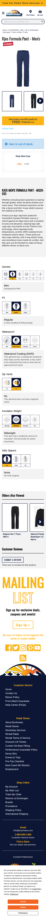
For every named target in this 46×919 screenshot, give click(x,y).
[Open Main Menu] (4, 13)
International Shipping (16, 814)
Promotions (11, 806)
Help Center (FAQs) (15, 705)
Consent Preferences (23, 857)
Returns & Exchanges (16, 798)
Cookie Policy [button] (36, 889)
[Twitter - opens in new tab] (15, 648)
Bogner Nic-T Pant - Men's (12, 535)
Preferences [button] (14, 894)
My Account (11, 786)
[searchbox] (42, 21)
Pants (25, 32)
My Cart (40, 15)
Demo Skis (11, 753)
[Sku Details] (30, 133)
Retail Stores (12, 726)
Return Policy (12, 697)
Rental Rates (12, 734)
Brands (9, 802)
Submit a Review (12, 559)
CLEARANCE (14, 30)
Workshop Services (15, 730)
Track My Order (13, 794)
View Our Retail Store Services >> (22, 3)
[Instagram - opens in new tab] (23, 648)
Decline (23, 907)
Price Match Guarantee (17, 701)
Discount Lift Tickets (15, 741)
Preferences (23, 913)
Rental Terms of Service (17, 738)
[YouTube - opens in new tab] (37, 648)
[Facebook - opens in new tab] (8, 648)
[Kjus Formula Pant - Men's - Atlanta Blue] (11, 101)
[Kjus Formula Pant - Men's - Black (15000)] (33, 101)
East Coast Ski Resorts (17, 765)
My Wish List (12, 790)
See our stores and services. (23, 845)
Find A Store (30, 15)
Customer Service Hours (23, 837)
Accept (23, 902)
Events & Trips (12, 757)
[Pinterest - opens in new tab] (30, 648)
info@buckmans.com (23, 830)
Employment (11, 769)
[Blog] (23, 658)
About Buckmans (14, 722)
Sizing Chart (7, 128)
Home (5, 30)
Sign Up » (23, 624)
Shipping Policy (13, 810)
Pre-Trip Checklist (14, 761)
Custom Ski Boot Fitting (17, 745)
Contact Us (11, 693)
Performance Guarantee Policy (21, 749)
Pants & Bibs (17, 32)
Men (22, 30)
